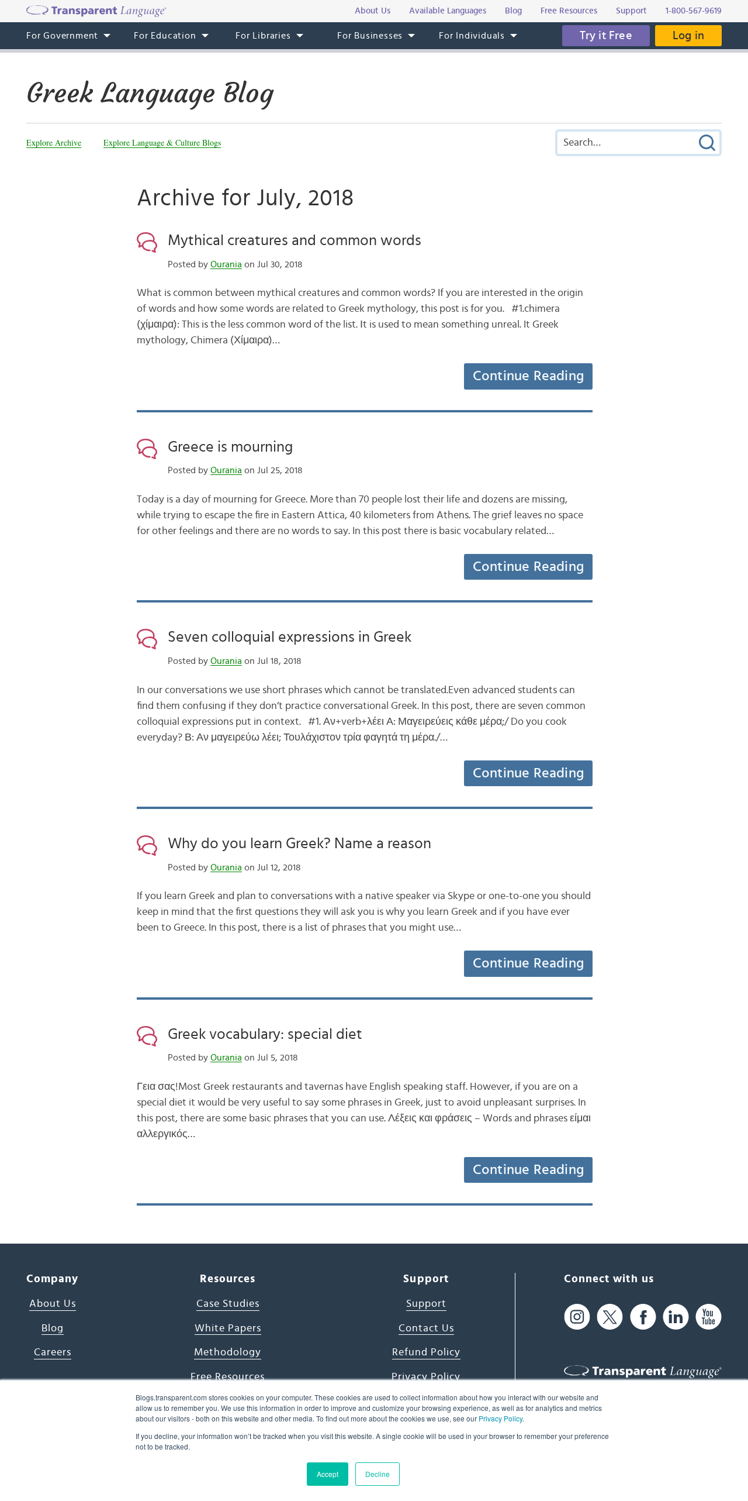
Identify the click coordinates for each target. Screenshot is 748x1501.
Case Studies (227, 1304)
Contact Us (426, 1328)
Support (426, 1304)
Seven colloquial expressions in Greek (289, 637)
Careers (52, 1352)
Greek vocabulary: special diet (265, 1034)
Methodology (227, 1352)
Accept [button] (327, 1474)
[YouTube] (708, 1317)
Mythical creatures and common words (294, 240)
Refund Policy (426, 1352)
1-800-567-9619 (694, 10)
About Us (52, 1304)
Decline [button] (377, 1474)
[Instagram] (577, 1317)
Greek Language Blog (149, 93)
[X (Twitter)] (610, 1317)
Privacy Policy (500, 1418)
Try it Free (606, 36)
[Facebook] (643, 1317)
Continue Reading (528, 376)
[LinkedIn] (676, 1317)
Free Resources (228, 1377)
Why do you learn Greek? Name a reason (299, 843)
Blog (52, 1328)
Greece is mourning (230, 447)
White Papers (228, 1328)
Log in (688, 36)
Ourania (226, 264)
